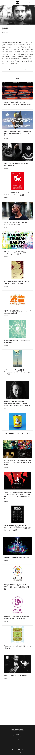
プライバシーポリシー (17, 736)
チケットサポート (17, 742)
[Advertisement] (17, 705)
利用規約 (17, 734)
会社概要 (17, 740)
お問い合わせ (17, 738)
